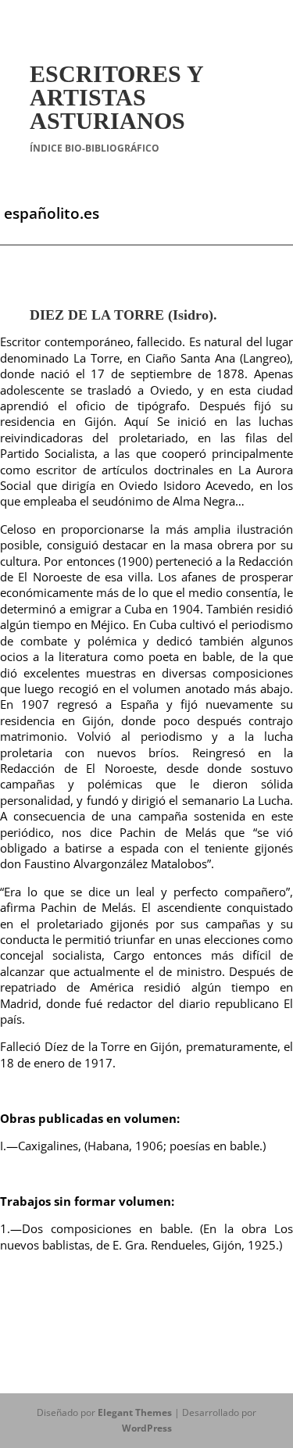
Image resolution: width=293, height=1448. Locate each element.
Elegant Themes (135, 1412)
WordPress (147, 1428)
